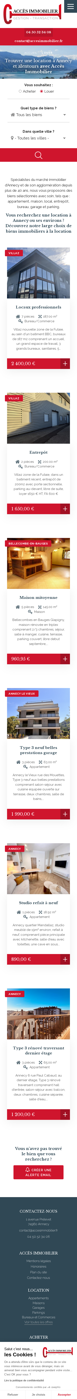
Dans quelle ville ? (38, 131)
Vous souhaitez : (38, 85)
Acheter (29, 91)
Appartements (38, 1298)
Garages (38, 1308)
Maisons (38, 1303)
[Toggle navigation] (70, 6)
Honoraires (38, 1266)
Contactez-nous (38, 1278)
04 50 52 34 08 (38, 32)
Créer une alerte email (38, 1172)
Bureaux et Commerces (38, 1317)
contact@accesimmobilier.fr (39, 41)
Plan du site (38, 1272)
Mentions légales (39, 1261)
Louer (49, 91)
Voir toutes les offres (38, 1322)
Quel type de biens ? (38, 108)
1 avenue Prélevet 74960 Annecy (38, 1221)
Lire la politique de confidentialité (24, 1380)
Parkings (38, 1313)
